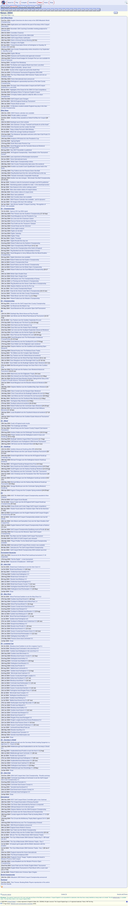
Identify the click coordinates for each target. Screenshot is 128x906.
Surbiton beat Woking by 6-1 (19, 614)
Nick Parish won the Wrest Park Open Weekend (25, 358)
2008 (29, 9)
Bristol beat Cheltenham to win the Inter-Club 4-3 (25, 567)
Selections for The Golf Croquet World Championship (26, 547)
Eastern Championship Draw (19, 262)
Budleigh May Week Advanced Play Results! (24, 313)
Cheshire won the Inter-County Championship (25, 293)
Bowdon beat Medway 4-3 (18, 579)
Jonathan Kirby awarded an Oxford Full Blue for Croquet (28, 118)
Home (46, 2)
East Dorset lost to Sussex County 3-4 (22, 789)
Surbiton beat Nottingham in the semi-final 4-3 (24, 651)
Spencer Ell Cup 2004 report (19, 211)
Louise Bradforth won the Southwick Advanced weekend (28, 412)
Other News (4, 110)
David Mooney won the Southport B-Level (24, 341)
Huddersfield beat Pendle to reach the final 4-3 (24, 750)
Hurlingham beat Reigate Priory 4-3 (21, 690)
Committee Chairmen (17, 33)
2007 (25, 9)
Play (16, 2)
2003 (14, 9)
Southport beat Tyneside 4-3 (19, 732)
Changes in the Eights (17, 42)
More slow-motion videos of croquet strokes (23, 189)
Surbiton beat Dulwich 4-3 (19, 710)
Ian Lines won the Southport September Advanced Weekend (30, 330)
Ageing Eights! (15, 141)
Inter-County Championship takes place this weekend (27, 164)
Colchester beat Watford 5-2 (19, 661)
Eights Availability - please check (21, 67)
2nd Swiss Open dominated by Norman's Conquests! (27, 804)
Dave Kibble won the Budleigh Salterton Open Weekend (27, 363)
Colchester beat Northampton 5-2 (20, 683)
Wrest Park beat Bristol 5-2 (19, 604)
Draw (11, 591)
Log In (115, 12)
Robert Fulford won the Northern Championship (25, 243)
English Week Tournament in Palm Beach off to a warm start (29, 868)
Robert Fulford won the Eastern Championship (24, 260)
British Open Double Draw (19, 274)
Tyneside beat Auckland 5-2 (19, 787)
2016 (60, 9)
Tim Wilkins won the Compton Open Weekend (25, 353)
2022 (83, 9)
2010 (37, 9)
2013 (48, 9)
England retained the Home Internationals (23, 852)
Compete (24, 2)
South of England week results (20, 423)
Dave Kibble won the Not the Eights (22, 332)
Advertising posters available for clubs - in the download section (29, 184)
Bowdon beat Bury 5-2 (18, 730)
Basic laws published (17, 194)
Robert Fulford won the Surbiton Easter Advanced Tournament (30, 416)
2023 (87, 9)
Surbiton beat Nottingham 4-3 (20, 574)
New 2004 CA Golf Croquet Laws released (24, 538)
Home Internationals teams (18, 159)
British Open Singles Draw (19, 276)
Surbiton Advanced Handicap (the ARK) (23, 449)
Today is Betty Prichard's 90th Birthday (22, 129)
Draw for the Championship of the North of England (26, 248)
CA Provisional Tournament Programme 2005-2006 (26, 72)
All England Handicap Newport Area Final (23, 464)
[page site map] (3, 903)
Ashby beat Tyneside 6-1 (18, 782)
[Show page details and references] (1, 903)
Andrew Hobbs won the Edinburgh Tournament (25, 432)
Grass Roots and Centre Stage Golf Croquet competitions (28, 506)
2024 (90, 9)
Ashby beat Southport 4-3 (18, 678)
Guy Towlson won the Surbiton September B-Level (25, 320)
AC (2, 311)
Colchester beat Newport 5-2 (19, 712)
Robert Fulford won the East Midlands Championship (27, 269)
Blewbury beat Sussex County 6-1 (21, 656)
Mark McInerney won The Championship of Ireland (26, 822)
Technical (4, 880)
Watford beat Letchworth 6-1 (19, 668)
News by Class (22, 6)
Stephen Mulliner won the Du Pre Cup (22, 286)
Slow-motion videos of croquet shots (22, 192)
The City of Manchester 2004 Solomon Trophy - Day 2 (26, 841)
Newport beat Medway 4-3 (19, 623)
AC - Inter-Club (6, 564)
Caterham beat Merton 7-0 (18, 685)
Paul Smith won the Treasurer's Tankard (23, 223)
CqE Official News (7, 18)
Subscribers (32, 2)
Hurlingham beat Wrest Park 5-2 (20, 586)
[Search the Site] (126, 3)
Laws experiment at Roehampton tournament (24, 157)
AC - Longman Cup (7, 643)
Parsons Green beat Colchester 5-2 (22, 638)
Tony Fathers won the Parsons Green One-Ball (25, 170)
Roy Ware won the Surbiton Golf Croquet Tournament (26, 536)
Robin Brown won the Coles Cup (21, 296)
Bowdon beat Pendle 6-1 (18, 626)
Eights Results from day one (19, 241)
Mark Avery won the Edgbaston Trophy (23, 373)
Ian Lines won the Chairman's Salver (22, 218)
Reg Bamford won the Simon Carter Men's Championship (28, 283)
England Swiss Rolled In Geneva (20, 827)
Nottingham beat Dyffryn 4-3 (19, 636)
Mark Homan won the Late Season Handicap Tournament (28, 451)
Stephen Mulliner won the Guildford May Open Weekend (28, 387)
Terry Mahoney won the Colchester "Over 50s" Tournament (28, 471)
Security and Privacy (122, 894)
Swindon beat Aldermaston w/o (20, 735)
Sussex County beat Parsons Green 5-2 (23, 631)
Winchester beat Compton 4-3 (19, 693)
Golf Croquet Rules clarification (20, 38)
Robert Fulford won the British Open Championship (26, 267)
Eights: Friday (15, 236)
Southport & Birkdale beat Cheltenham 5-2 (24, 621)
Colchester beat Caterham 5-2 (20, 763)
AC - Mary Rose (6, 594)
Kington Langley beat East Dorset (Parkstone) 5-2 (26, 720)
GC (2, 493)
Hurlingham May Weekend (19, 401)
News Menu (6, 6)
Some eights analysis (17, 228)
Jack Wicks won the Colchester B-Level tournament (27, 396)
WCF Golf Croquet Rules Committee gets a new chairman (29, 799)
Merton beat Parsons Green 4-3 (20, 722)
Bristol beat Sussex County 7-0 (20, 584)
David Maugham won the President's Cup (24, 216)
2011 (41, 9)
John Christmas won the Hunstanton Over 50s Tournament (29, 474)
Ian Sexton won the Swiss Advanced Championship (27, 812)
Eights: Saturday (16, 233)
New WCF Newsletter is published (21, 150)
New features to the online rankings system (23, 187)
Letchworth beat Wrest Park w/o (20, 727)
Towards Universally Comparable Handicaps (25, 175)
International (5, 797)
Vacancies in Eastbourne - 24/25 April (21, 561)
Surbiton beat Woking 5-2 (17, 698)
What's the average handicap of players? (22, 132)
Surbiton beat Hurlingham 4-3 (20, 671)
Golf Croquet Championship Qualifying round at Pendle (28, 529)
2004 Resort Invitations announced (21, 825)
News (40, 2)
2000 (2, 9)
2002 (10, 9)
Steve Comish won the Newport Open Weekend (26, 391)
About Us (10, 2)
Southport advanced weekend (20, 403)
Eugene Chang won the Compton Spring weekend (26, 490)
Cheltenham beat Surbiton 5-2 (20, 572)
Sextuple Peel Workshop (18, 62)
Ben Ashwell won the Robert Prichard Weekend (25, 376)
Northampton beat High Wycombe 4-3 (22, 703)
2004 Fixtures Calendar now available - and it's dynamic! (27, 199)
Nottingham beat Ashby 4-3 (19, 658)
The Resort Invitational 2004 (19, 855)
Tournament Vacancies (8, 552)
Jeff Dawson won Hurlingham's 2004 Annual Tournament (28, 441)
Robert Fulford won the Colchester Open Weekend (26, 406)
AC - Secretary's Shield (8, 740)
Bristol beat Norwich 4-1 (18, 628)
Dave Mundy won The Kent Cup (21, 322)
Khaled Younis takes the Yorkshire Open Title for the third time (30, 508)
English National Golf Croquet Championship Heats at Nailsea (30, 525)
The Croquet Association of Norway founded (24, 802)
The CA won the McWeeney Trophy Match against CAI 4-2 (29, 818)
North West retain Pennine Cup (20, 143)
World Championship (8, 874)
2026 (98, 9)
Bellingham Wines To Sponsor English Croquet (25, 92)
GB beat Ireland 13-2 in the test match (22, 807)
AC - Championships (8, 208)
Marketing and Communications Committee (22, 903)
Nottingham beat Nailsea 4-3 (20, 765)
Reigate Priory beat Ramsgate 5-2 (21, 717)
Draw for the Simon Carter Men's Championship (25, 291)
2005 (18, 9)
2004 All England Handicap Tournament (23, 101)
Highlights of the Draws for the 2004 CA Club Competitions (28, 90)
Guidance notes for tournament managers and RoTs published (29, 182)
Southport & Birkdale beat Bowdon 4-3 (23, 611)
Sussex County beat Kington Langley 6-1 (23, 675)
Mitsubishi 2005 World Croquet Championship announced (29, 877)
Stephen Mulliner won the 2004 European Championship (28, 809)
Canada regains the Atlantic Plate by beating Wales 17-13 (28, 814)
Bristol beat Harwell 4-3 (18, 715)
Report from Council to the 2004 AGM (22, 35)
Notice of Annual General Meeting (21, 40)
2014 (52, 9)
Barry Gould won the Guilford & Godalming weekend (27, 466)
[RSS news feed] (2, 887)
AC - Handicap (5, 446)
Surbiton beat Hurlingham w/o (19, 619)
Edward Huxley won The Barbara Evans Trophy (25, 350)
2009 (33, 9)
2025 (94, 9)
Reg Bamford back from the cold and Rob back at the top (28, 173)
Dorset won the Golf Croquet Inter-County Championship (27, 303)
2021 (79, 9)
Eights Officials (15, 53)
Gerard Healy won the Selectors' (21, 226)
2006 (22, 9)
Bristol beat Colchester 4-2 (19, 576)
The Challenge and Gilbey (19, 426)
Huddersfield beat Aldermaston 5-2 (21, 760)
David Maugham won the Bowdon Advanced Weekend (27, 382)
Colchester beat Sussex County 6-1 (22, 784)
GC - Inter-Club (6, 773)
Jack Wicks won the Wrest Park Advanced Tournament (27, 316)
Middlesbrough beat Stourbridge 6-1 (22, 768)
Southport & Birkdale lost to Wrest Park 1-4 (24, 601)
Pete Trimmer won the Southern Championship (25, 213)
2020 (75, 9)
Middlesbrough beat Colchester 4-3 (21, 753)
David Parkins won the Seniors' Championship (24, 264)
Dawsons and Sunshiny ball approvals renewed (25, 56)
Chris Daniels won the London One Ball (23, 127)
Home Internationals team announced (22, 79)
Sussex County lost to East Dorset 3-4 (22, 606)
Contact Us (64, 894)
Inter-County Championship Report (21, 288)
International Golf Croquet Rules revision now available (28, 545)
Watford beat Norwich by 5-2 (18, 700)
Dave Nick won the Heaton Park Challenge (24, 327)
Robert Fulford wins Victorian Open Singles (23, 872)
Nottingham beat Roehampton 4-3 (21, 589)
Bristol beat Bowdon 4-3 (17, 569)
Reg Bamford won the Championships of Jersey (25, 250)
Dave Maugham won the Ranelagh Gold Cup (24, 360)
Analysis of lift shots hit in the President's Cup (25, 138)
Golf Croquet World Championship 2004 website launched (28, 550)
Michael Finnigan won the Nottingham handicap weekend (28, 478)
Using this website (6, 894)
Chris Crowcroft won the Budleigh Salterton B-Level (27, 393)
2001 (6, 9)
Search (38, 6)
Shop (51, 2)
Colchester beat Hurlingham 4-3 (20, 792)
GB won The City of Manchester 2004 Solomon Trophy (26, 835)
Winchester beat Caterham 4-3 (20, 673)
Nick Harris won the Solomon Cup (21, 325)
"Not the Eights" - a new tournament (22, 559)
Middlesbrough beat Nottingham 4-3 (22, 758)
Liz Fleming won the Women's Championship (25, 281)
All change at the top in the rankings (21, 202)
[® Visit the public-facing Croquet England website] (3, 4)
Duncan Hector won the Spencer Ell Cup (23, 221)
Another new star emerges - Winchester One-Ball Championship (30, 178)
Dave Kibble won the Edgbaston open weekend (25, 344)
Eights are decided (17, 231)
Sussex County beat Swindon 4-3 (20, 688)
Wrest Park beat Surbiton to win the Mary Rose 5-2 (25, 596)
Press (5, 14)
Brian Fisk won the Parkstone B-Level (22, 335)
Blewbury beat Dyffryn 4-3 (19, 707)
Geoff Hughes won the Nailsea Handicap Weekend (26, 469)
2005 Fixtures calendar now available (22, 113)
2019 (71, 9)
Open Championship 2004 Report (21, 245)
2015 (56, 9)
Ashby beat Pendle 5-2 (18, 666)
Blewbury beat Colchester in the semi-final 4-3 (24, 648)
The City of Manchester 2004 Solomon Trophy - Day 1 (26, 848)
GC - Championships (8, 301)
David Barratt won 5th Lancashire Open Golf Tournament (28, 308)
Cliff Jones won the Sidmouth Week (22, 444)
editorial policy (116, 897)
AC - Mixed (4, 421)
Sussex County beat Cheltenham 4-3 (22, 725)
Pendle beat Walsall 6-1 (18, 705)
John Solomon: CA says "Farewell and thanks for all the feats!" (30, 124)
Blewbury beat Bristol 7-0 (18, 680)
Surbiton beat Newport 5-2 (19, 609)
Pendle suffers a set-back (19, 115)
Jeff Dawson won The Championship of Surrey (25, 278)
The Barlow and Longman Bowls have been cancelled (27, 65)
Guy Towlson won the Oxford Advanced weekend (25, 355)
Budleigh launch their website (20, 122)
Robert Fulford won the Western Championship (25, 298)
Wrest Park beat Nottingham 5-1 (20, 616)
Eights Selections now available (20, 257)
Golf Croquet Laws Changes (19, 99)
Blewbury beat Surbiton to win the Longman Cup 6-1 (26, 646)
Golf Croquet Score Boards (19, 499)
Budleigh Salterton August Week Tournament (24, 439)
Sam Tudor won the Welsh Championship (23, 830)
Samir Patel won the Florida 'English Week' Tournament (28, 865)
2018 (67, 9)
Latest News (31, 6)
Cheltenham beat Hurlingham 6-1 (20, 581)
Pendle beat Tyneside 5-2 (18, 755)
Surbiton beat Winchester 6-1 (20, 653)
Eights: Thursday (16, 238)
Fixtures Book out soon (18, 104)
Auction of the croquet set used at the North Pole (25, 70)
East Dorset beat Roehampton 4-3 (21, 633)
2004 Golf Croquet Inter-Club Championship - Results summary (30, 775)
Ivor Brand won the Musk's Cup (20, 306)
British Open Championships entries (22, 161)
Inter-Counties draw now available (21, 197)
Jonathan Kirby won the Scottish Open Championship (26, 832)
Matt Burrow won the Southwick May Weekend (25, 398)
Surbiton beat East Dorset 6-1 (20, 599)
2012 (44, 9)
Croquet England (11, 901)
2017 (64, 9)
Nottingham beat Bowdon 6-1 (20, 663)
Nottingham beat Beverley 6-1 (19, 695)
